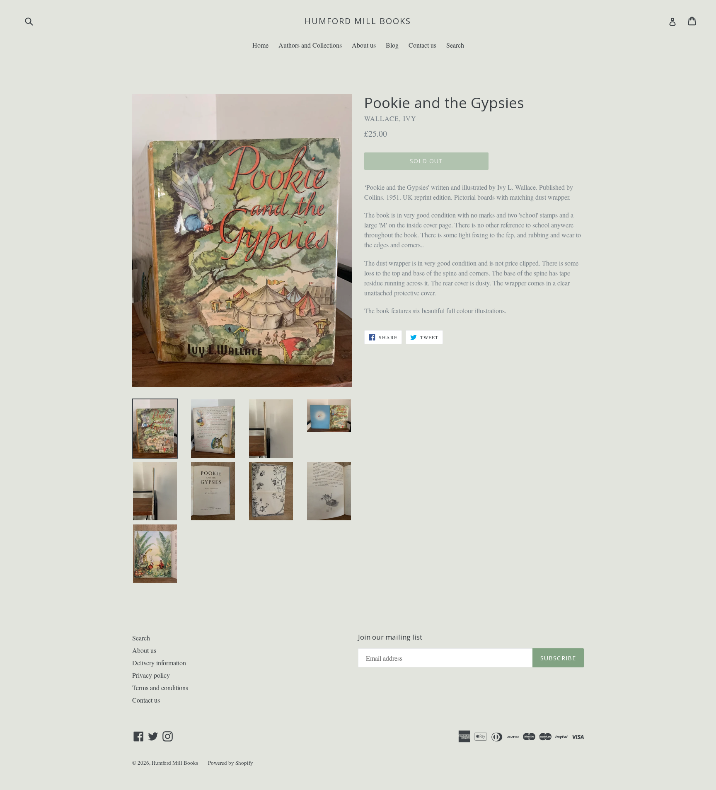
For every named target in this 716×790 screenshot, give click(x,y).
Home (260, 45)
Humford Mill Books (358, 21)
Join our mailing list (390, 637)
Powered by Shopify (230, 762)
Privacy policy (151, 675)
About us (364, 45)
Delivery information (159, 662)
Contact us (422, 45)
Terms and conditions (160, 687)
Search (455, 45)
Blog (392, 45)
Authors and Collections (310, 45)
